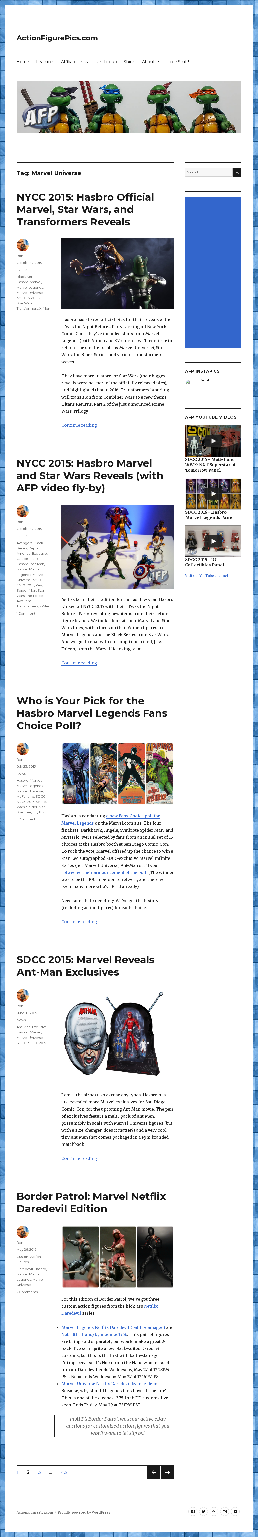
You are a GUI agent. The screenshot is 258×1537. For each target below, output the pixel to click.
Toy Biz (38, 812)
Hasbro (22, 282)
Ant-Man (23, 1027)
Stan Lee (24, 812)
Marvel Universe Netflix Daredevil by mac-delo (108, 1383)
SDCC (41, 796)
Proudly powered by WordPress (84, 1512)
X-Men (44, 308)
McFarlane (25, 796)
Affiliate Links (74, 61)
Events (22, 270)
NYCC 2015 (36, 298)
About (148, 61)
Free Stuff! (178, 61)
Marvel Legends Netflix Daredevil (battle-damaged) (113, 1327)
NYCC (21, 298)
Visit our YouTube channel (206, 576)
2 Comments (27, 1292)
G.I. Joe (22, 559)
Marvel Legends (30, 287)
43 (65, 1472)
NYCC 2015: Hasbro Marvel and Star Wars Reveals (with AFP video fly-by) (90, 475)
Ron (20, 256)
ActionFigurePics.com (57, 37)
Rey (39, 585)
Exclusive (39, 553)
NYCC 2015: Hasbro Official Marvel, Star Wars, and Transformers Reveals (85, 209)
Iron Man (37, 564)
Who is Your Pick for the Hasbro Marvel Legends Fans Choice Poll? (92, 713)
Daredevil (25, 1269)
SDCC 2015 (25, 802)
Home (23, 61)
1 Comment (26, 613)
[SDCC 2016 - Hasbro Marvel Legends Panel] (213, 494)
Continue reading (79, 425)
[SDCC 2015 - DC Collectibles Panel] (213, 541)
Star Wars (24, 303)
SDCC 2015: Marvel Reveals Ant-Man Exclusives (85, 965)
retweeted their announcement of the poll (103, 872)
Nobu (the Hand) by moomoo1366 (94, 1334)
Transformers (27, 308)
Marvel (35, 282)
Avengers (24, 543)
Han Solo (37, 559)
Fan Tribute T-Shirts (115, 61)
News (21, 773)
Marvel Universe (30, 293)
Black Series (27, 277)
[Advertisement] (214, 273)
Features (45, 61)
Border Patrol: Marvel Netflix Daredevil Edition (91, 1202)
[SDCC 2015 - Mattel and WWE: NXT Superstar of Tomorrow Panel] (213, 441)
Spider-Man (26, 590)
